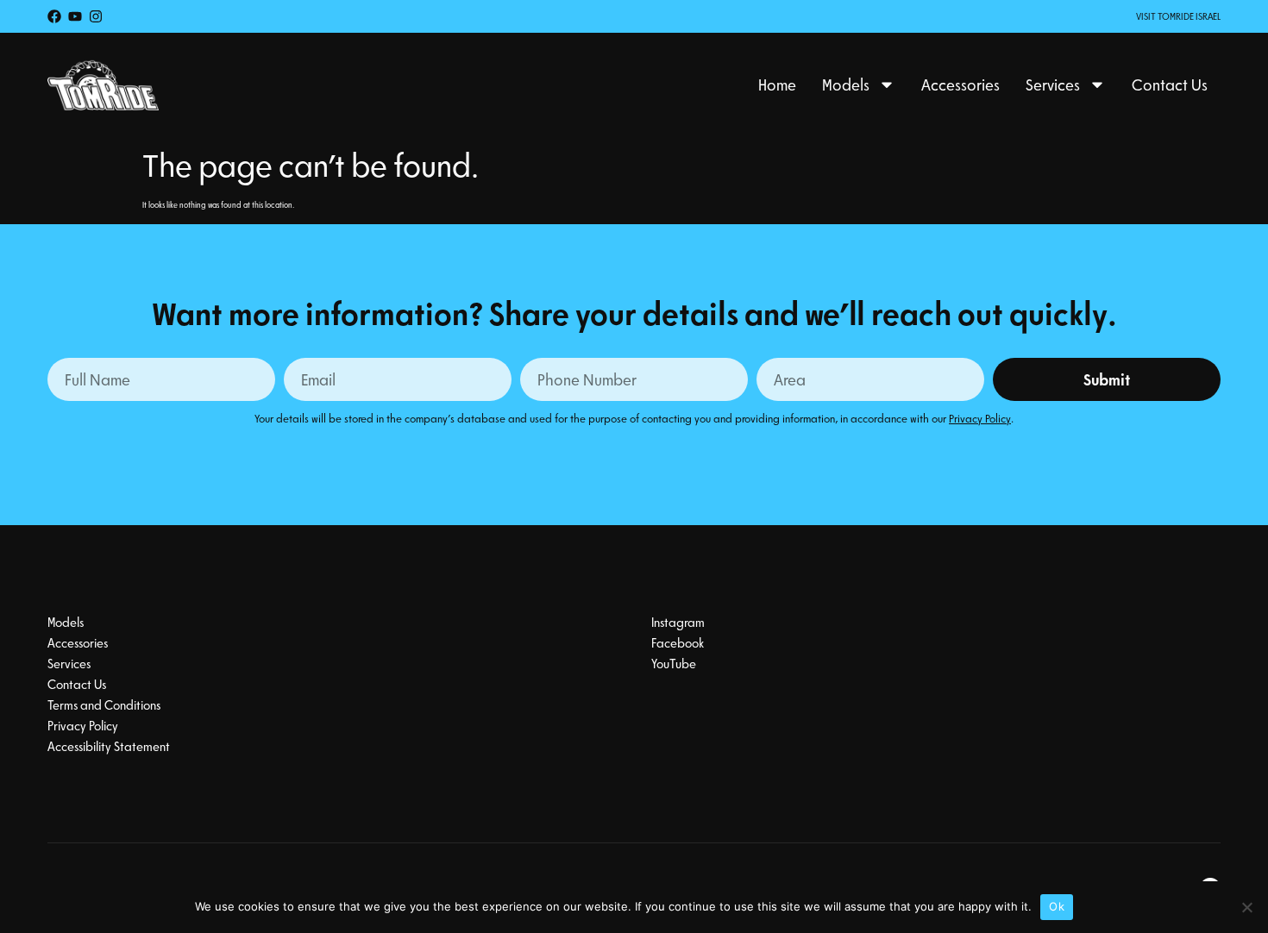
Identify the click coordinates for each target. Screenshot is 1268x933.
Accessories (960, 84)
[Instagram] (96, 16)
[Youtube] (75, 16)
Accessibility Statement (108, 746)
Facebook (677, 642)
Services (1053, 84)
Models (845, 84)
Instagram (678, 621)
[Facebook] (54, 16)
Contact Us (1170, 84)
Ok (1056, 906)
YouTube (673, 663)
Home (777, 84)
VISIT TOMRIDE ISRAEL (1178, 15)
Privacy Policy (980, 417)
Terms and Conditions (103, 704)
